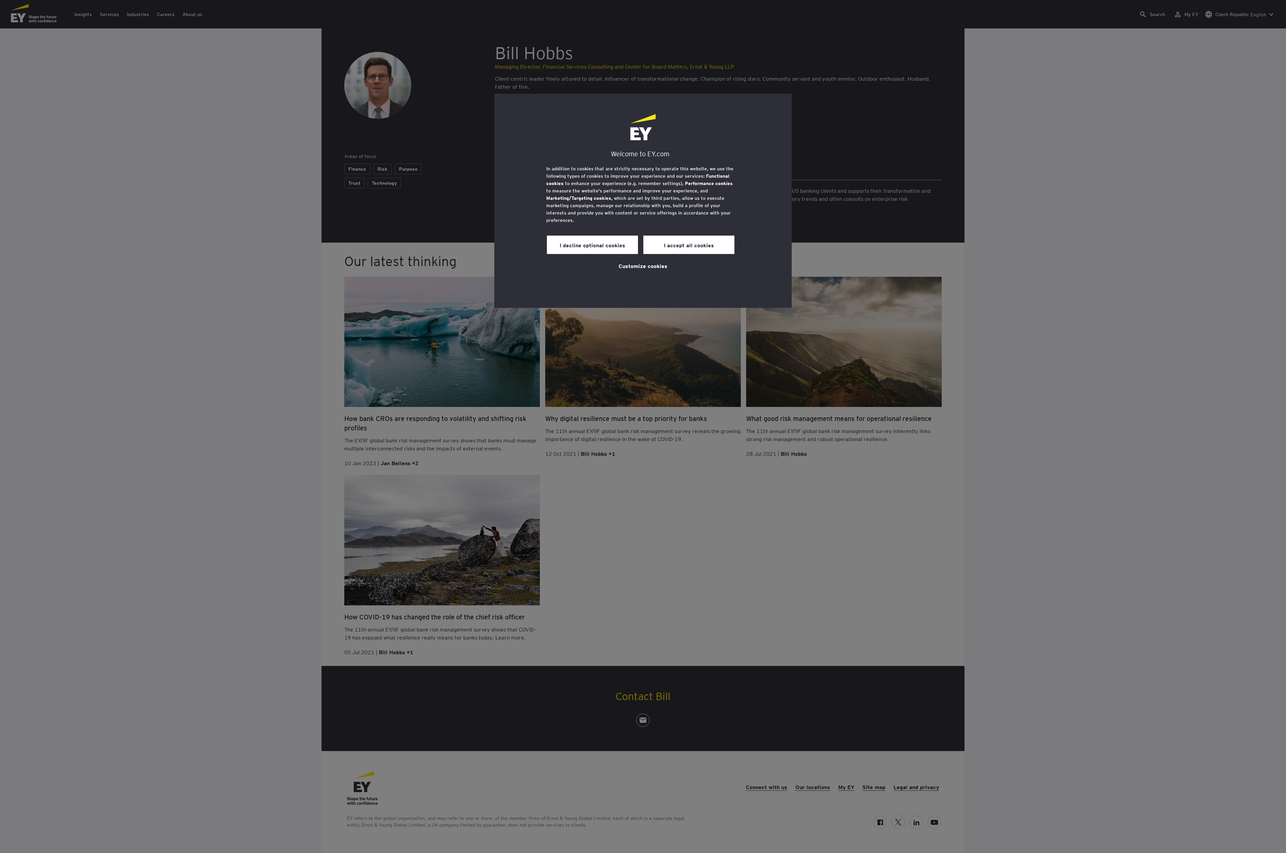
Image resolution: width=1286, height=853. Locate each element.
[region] (643, 201)
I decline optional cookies (592, 245)
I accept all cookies (689, 245)
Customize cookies (643, 265)
